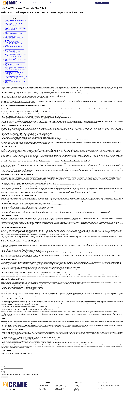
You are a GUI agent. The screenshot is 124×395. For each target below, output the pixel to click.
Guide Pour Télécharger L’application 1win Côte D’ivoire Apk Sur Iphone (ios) (16, 77)
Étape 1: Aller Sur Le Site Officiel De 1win (14, 49)
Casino (6, 45)
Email (2, 369)
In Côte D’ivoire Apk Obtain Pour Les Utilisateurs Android (13, 65)
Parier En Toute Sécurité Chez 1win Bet (14, 43)
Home (21, 3)
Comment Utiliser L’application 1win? (13, 74)
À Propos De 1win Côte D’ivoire (12, 42)
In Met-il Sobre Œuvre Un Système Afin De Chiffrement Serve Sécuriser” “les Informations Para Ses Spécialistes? (15, 28)
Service (44, 3)
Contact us (53, 3)
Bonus (6, 47)
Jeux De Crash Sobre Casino (11, 71)
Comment (3, 364)
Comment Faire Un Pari (10, 36)
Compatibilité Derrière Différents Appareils (14, 37)
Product (35, 3)
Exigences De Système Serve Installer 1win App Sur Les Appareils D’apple (16, 57)
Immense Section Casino (10, 50)
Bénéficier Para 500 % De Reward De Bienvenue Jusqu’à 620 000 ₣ (13, 52)
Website (2, 371)
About (28, 3)
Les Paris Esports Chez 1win (11, 25)
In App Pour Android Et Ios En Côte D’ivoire (15, 69)
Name (2, 366)
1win (50, 111)
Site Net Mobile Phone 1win (11, 41)
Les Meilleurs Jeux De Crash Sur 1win (13, 46)
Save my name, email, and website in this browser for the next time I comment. (20, 374)
